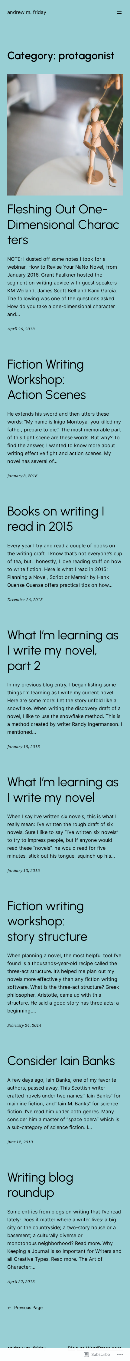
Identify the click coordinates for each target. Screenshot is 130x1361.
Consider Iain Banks (61, 1060)
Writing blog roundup (40, 1185)
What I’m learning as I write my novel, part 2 (63, 650)
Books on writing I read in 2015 (55, 519)
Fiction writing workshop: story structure (47, 921)
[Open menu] (119, 12)
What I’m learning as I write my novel (63, 789)
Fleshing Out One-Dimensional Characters (63, 224)
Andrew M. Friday (26, 12)
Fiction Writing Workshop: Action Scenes (46, 380)
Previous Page (25, 1307)
